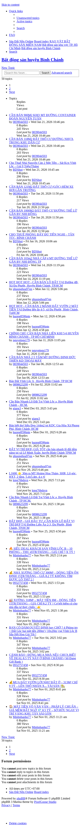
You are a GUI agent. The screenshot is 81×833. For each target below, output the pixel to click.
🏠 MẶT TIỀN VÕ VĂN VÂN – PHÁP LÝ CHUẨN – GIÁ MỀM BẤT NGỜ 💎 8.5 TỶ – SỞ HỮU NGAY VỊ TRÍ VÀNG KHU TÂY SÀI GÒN (44, 710)
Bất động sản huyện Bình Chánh (32, 59)
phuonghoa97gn (22, 289)
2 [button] (10, 88)
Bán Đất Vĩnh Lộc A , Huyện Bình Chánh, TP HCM (40, 381)
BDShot (18, 169)
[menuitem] (28, 18)
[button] (12, 92)
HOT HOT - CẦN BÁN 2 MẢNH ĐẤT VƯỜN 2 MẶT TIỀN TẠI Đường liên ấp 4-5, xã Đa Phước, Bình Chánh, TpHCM (43, 309)
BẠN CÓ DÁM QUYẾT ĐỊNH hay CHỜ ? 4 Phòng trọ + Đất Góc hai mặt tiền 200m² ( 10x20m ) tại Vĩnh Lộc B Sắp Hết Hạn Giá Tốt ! (43, 631)
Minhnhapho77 (22, 555)
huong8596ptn (21, 316)
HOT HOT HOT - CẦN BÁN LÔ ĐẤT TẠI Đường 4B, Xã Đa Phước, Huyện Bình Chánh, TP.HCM (43, 284)
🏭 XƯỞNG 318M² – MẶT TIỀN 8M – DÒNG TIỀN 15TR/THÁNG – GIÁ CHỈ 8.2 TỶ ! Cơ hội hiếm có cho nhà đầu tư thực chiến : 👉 (43, 603)
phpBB (21, 798)
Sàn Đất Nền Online (21, 792)
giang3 (17, 408)
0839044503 (20, 122)
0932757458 (20, 582)
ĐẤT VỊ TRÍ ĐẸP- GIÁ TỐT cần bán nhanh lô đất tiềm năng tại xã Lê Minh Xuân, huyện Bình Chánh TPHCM (43, 451)
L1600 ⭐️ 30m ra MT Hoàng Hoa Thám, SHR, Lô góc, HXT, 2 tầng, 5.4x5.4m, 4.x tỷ (42, 475)
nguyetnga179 (21, 340)
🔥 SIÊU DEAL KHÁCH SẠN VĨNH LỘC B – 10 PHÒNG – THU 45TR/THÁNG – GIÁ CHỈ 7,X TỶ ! (42, 550)
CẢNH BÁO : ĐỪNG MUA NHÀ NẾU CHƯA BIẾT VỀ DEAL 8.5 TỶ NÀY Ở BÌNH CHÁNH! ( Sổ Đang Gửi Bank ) (42, 658)
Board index (41, 792)
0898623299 (20, 384)
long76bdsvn (20, 480)
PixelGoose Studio (45, 801)
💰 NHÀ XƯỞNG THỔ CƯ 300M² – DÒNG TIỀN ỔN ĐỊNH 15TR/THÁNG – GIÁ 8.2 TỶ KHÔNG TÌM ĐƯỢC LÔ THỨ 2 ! (44, 576)
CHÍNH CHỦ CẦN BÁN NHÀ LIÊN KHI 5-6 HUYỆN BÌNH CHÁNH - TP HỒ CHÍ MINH (44, 335)
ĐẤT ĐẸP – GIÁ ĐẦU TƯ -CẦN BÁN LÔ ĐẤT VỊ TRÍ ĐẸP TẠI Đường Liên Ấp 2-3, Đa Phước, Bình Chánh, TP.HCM (41, 524)
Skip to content (10, 4)
